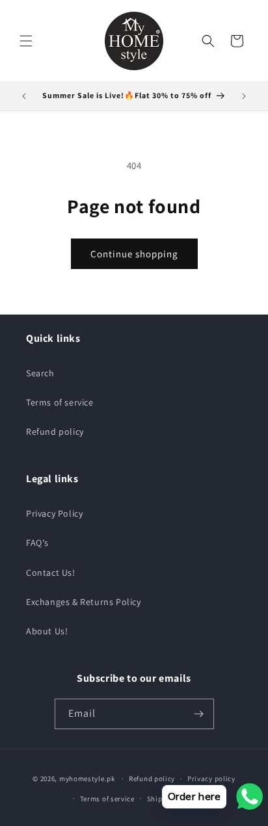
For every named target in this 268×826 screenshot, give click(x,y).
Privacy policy (211, 778)
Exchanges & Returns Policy (83, 602)
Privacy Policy (54, 513)
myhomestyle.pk (87, 778)
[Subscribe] (199, 714)
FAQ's (37, 543)
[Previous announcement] (24, 96)
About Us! (47, 631)
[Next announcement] (244, 96)
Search (40, 373)
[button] (26, 41)
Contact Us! (50, 572)
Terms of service (60, 402)
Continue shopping (134, 254)
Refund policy (55, 431)
